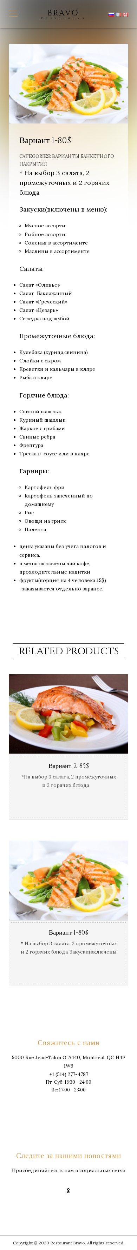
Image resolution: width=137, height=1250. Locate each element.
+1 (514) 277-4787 (68, 1074)
